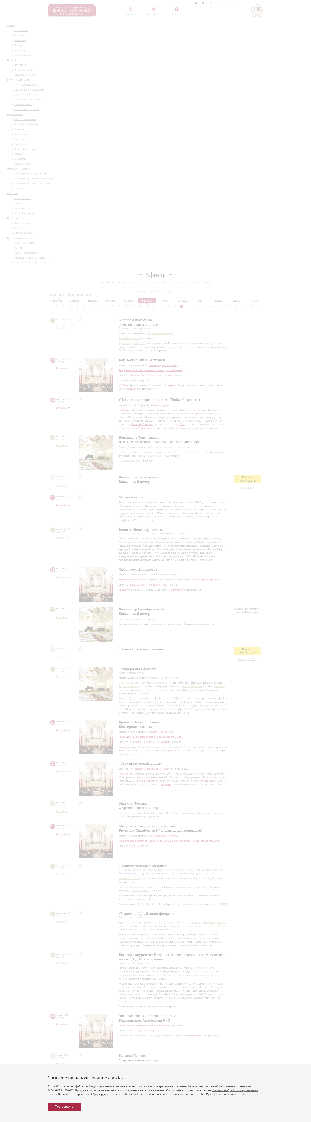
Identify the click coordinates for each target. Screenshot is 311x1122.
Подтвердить (64, 1106)
